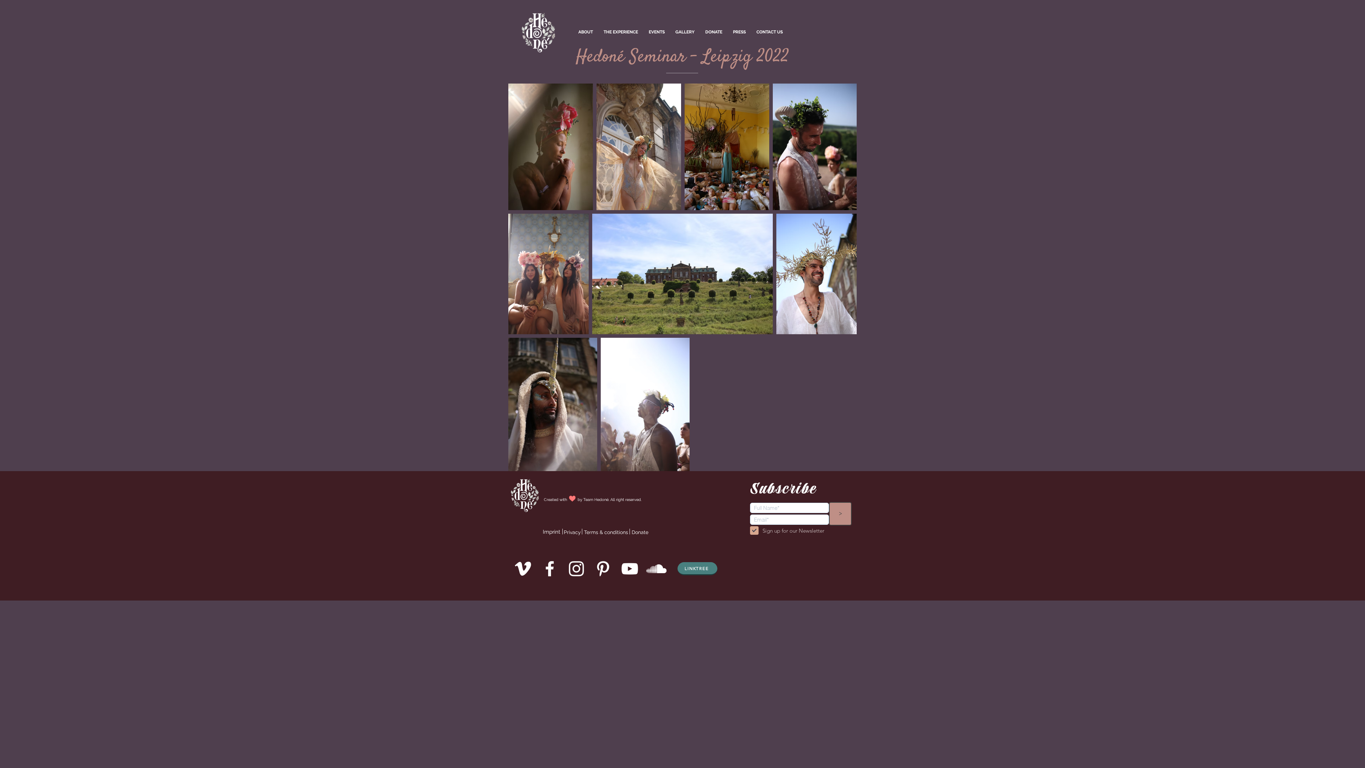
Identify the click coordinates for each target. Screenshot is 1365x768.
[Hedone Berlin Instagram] (576, 569)
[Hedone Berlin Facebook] (550, 569)
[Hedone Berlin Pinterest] (603, 569)
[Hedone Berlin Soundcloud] (656, 569)
